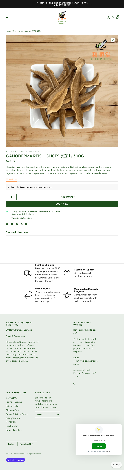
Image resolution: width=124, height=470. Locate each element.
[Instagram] (76, 383)
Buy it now (62, 204)
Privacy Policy (12, 406)
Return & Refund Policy (17, 414)
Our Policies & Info (16, 393)
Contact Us (11, 397)
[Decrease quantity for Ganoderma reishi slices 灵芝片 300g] (8, 197)
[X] (12, 224)
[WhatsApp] (22, 224)
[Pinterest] (17, 224)
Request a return (14, 430)
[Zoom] (113, 40)
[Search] (113, 17)
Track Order (12, 425)
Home (8, 31)
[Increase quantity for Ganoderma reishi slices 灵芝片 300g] (14, 197)
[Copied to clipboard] (26, 224)
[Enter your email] (57, 414)
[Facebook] (7, 224)
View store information (22, 218)
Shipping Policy (13, 410)
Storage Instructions (17, 232)
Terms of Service (14, 401)
